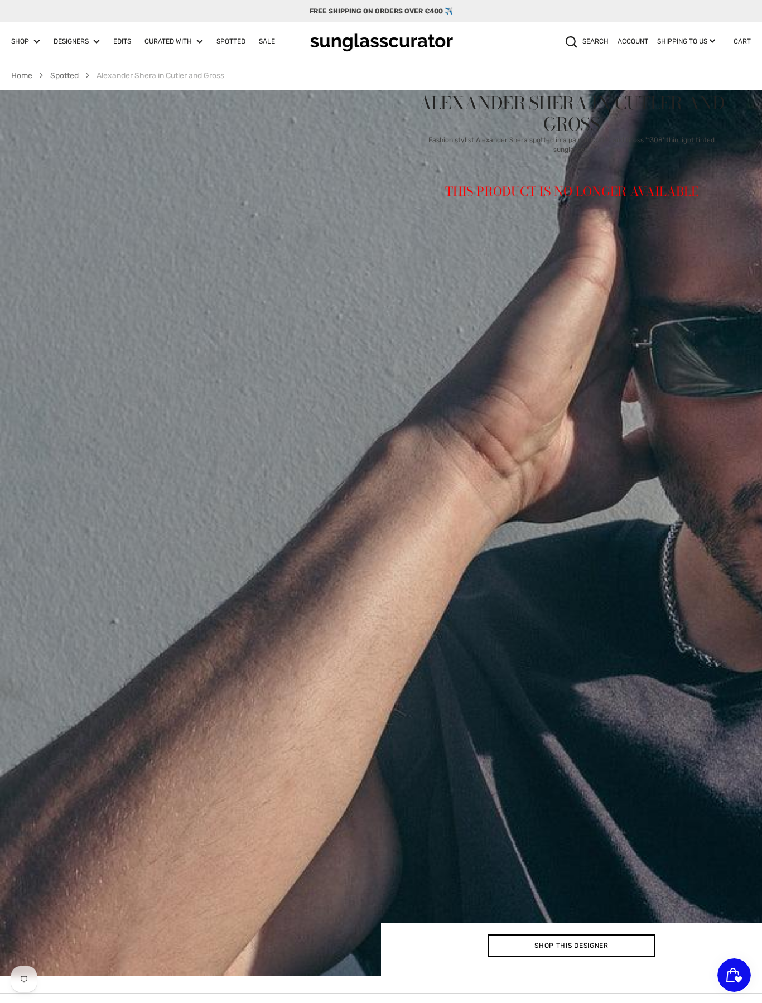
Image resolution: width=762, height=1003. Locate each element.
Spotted (64, 75)
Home (21, 75)
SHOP (20, 41)
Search (595, 41)
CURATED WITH (168, 41)
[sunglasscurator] (381, 42)
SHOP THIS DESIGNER (571, 945)
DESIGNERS (71, 41)
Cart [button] (742, 41)
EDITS (122, 41)
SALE (267, 41)
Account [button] (633, 41)
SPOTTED (230, 41)
